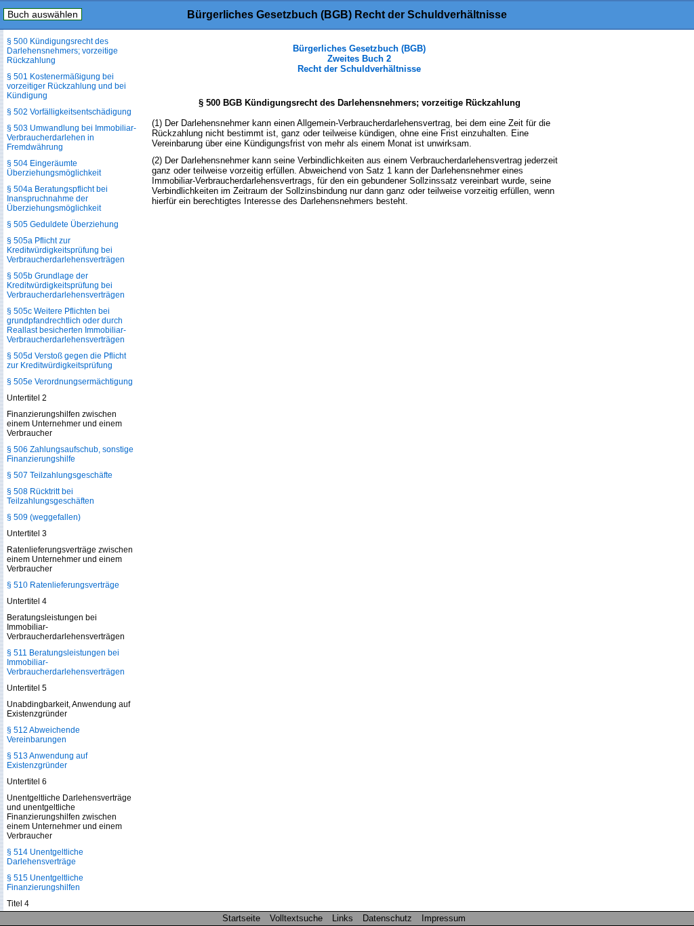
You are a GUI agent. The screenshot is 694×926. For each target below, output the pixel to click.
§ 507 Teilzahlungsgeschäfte (60, 475)
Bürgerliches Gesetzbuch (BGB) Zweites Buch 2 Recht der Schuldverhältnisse (359, 58)
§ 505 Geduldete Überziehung (63, 224)
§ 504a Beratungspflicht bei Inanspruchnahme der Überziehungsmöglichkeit (57, 198)
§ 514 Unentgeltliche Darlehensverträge (45, 856)
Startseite (241, 918)
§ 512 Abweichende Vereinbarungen (43, 734)
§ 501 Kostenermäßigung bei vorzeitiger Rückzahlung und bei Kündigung (66, 86)
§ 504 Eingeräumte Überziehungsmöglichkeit (54, 168)
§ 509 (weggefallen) (44, 517)
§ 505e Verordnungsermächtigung (70, 381)
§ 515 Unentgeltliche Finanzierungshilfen (45, 882)
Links (342, 918)
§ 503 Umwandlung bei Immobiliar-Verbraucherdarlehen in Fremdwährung (71, 137)
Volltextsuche (296, 918)
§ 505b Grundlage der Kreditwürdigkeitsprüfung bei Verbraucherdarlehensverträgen (66, 285)
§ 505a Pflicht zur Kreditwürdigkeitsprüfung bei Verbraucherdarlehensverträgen (66, 250)
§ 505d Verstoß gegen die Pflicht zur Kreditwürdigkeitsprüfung (66, 360)
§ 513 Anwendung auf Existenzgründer (47, 760)
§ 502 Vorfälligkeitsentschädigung (69, 112)
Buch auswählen (42, 14)
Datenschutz (387, 918)
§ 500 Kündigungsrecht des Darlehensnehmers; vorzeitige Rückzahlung (62, 51)
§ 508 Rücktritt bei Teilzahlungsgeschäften (50, 496)
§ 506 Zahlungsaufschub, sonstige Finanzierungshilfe (70, 454)
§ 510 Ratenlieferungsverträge (63, 585)
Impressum (444, 918)
